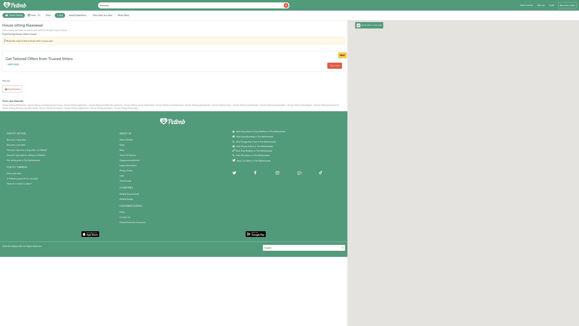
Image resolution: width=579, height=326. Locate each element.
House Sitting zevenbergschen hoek (45, 105)
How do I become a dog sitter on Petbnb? (27, 150)
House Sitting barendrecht (326, 105)
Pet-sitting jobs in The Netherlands (23, 160)
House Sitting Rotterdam (126, 108)
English (267, 248)
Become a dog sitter (16, 140)
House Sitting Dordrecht (51, 108)
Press (122, 145)
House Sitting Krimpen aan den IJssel (20, 108)
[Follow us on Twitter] (234, 174)
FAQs (122, 212)
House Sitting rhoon (221, 105)
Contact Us (125, 217)
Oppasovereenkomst (130, 160)
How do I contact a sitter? (19, 184)
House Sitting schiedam (101, 108)
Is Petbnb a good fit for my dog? (22, 178)
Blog (122, 150)
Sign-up (541, 5)
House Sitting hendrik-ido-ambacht (105, 105)
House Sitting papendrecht (197, 105)
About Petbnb (126, 140)
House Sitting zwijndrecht (76, 108)
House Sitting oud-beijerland (169, 105)
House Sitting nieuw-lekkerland (139, 105)
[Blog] (299, 174)
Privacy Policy (126, 170)
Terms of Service (128, 155)
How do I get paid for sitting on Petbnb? (26, 155)
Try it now (334, 65)
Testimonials (125, 181)
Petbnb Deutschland (129, 194)
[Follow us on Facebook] (255, 174)
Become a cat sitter (16, 145)
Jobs (122, 176)
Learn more (13, 64)
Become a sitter (567, 5)
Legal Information (128, 165)
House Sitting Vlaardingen (299, 105)
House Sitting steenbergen (245, 105)
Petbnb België (126, 199)
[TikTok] (320, 173)
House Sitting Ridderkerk (14, 105)
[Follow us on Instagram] (277, 174)
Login (551, 5)
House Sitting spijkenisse (75, 105)
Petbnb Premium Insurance (133, 222)
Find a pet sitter (14, 173)
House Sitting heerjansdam (273, 105)
